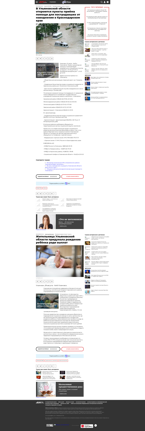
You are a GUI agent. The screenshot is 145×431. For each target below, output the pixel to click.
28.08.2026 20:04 (40, 234)
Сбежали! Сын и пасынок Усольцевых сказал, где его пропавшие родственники (100, 238)
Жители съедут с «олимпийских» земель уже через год (50, 199)
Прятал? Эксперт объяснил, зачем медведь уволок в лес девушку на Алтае (99, 70)
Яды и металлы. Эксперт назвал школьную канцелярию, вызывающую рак (98, 258)
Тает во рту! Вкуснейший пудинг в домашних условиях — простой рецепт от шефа (99, 50)
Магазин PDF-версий (80, 402)
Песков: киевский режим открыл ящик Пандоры (98, 83)
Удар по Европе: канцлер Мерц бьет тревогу (99, 291)
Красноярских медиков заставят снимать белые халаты (74, 199)
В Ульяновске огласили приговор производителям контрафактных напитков (97, 29)
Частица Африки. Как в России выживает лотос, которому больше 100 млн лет (99, 65)
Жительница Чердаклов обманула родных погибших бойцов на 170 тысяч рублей (73, 372)
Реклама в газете (70, 402)
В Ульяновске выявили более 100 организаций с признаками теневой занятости (97, 11)
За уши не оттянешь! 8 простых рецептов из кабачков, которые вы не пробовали (100, 243)
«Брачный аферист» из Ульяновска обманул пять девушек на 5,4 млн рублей (48, 377)
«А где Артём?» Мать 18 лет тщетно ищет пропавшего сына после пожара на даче (99, 45)
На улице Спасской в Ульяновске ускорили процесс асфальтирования (97, 35)
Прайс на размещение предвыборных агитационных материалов (87, 403)
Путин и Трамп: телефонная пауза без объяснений (100, 88)
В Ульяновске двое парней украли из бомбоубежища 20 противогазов (97, 17)
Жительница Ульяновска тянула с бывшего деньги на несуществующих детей (50, 372)
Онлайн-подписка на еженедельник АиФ (97, 402)
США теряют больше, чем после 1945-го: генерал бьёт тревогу (100, 276)
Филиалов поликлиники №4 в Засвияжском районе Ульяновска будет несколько (62, 163)
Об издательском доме (51, 402)
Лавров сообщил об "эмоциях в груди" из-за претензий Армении (98, 281)
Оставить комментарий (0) (72, 176)
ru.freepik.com (39, 277)
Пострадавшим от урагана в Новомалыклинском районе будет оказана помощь (49, 210)
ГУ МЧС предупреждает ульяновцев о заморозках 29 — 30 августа (97, 23)
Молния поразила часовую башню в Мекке (99, 286)
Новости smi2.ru (41, 229)
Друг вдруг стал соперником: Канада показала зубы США (100, 78)
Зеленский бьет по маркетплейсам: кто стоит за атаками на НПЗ (99, 98)
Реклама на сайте (65, 403)
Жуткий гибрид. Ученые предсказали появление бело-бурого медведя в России (100, 263)
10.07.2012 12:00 (39, 6)
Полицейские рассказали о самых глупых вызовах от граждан (99, 93)
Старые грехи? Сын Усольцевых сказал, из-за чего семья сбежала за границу (99, 253)
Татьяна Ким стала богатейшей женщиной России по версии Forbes (99, 271)
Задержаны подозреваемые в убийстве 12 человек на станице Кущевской (73, 205)
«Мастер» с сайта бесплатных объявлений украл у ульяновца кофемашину (73, 377)
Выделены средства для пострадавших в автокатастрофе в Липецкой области (50, 205)
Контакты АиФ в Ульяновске (52, 403)
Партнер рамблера (75, 425)
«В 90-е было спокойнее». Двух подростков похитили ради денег (99, 54)
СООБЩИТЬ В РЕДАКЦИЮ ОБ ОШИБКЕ (53, 405)
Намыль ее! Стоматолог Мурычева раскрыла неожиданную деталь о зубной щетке (99, 248)
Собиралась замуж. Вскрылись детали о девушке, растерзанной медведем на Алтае (99, 60)
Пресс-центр (61, 402)
